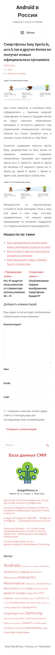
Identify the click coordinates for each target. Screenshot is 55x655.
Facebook (43, 589)
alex (9, 69)
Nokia (38, 603)
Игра (37, 623)
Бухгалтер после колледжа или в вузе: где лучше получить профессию (26, 501)
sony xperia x (16, 623)
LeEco (32, 598)
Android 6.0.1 (30, 584)
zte (33, 623)
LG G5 (6, 603)
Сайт (6, 397)
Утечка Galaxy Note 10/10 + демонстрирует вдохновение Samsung (27, 543)
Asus (36, 588)
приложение (32, 627)
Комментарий (13, 324)
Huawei (8, 598)
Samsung (34, 613)
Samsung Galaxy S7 (36, 618)
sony (6, 623)
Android (12, 565)
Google (21, 593)
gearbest (9, 593)
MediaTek (14, 603)
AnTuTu (23, 589)
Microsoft (31, 603)
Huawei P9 (18, 598)
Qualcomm (16, 607)
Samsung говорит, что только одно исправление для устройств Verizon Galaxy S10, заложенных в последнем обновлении (25, 532)
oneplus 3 (45, 603)
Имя (6, 369)
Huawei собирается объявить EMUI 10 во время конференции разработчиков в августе (27, 510)
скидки (45, 628)
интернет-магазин (14, 628)
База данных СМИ (27, 455)
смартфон (9, 632)
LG (47, 598)
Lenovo (40, 598)
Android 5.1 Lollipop (17, 571)
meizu (22, 602)
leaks (26, 598)
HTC (41, 593)
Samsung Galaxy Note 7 (15, 618)
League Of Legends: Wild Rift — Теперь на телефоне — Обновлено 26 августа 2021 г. (27, 521)
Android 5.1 (45, 566)
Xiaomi (27, 623)
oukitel (7, 607)
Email (7, 383)
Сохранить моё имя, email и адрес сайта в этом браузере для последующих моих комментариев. (26, 415)
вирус (44, 623)
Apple (29, 588)
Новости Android (16, 73)
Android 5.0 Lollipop (29, 566)
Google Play (32, 593)
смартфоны (22, 632)
